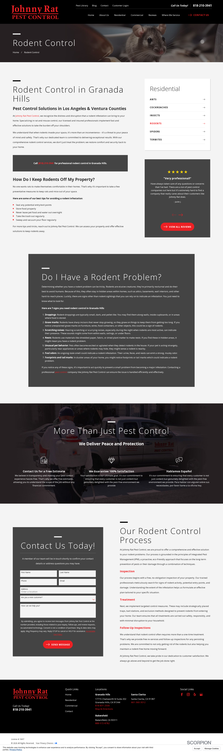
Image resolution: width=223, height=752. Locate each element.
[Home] (35, 12)
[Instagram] (188, 694)
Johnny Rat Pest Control (27, 115)
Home (68, 694)
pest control (61, 372)
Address (24, 589)
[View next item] (180, 215)
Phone (24, 581)
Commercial (71, 705)
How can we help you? (30, 606)
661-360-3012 (138, 702)
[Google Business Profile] (201, 694)
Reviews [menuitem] (153, 15)
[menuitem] (177, 99)
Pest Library (82, 5)
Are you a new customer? (31, 597)
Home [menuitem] (91, 15)
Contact (104, 5)
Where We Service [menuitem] (171, 15)
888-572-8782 (102, 723)
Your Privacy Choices (45, 743)
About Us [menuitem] (104, 15)
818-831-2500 (102, 705)
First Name (25, 572)
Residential (71, 700)
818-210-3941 (202, 5)
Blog (94, 5)
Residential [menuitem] (120, 15)
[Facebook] (181, 694)
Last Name (64, 572)
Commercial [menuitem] (137, 15)
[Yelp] (194, 694)
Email (62, 581)
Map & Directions (104, 708)
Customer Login (120, 5)
